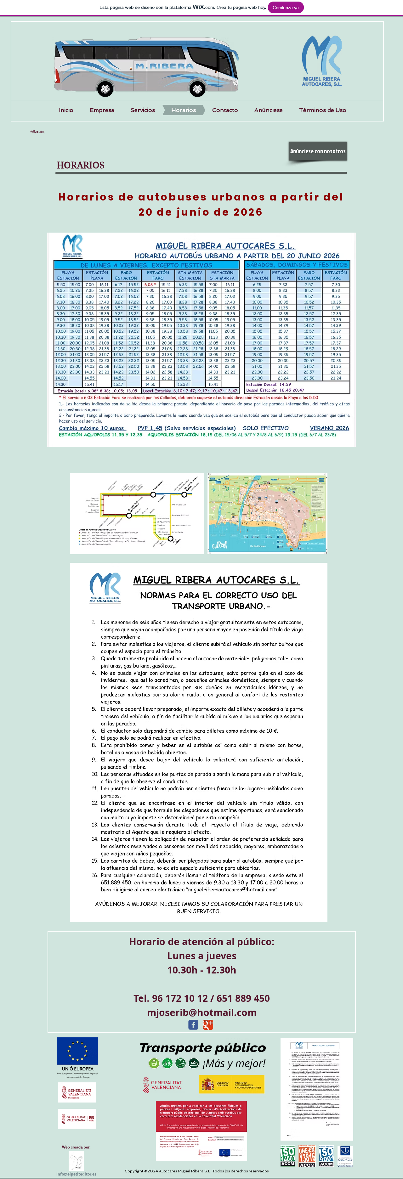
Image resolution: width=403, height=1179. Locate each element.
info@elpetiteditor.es (76, 1174)
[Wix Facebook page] (193, 1025)
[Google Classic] (208, 1025)
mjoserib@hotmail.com (202, 1012)
